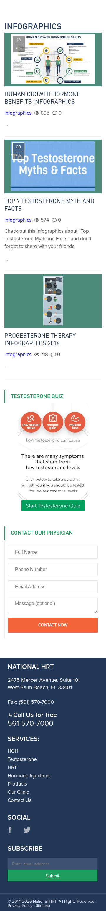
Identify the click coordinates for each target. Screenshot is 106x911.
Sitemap (43, 906)
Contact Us (20, 800)
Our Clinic (18, 792)
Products (17, 784)
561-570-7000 (30, 723)
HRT (12, 767)
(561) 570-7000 (36, 702)
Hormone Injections (29, 776)
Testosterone (22, 759)
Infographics (18, 113)
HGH (13, 751)
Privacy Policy (20, 906)
